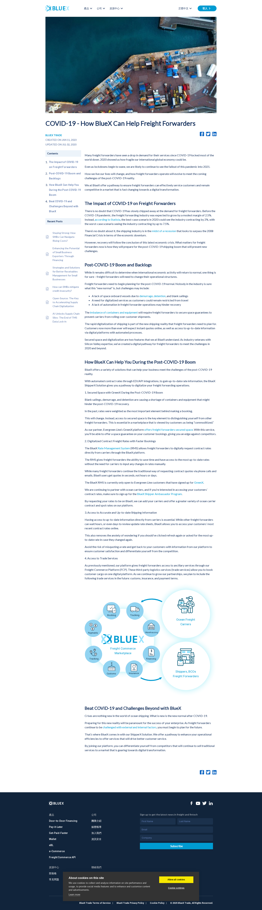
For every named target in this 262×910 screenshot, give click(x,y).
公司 (99, 8)
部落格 (52, 873)
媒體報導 (96, 827)
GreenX (198, 482)
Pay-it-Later (56, 827)
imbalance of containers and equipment (114, 312)
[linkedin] (214, 134)
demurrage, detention (152, 296)
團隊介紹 (96, 820)
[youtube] (198, 803)
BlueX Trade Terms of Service (95, 903)
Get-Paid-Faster (58, 833)
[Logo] (56, 803)
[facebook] (202, 134)
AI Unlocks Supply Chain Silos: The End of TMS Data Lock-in (66, 317)
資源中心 (115, 8)
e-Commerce (57, 851)
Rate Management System (114, 448)
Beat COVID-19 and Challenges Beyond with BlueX (63, 206)
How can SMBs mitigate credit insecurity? (66, 288)
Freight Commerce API (62, 857)
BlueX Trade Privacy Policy (130, 903)
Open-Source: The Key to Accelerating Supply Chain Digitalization (66, 302)
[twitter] (208, 134)
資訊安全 (96, 839)
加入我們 (96, 833)
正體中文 (183, 8)
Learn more (74, 894)
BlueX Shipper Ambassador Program (159, 494)
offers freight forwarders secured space (168, 429)
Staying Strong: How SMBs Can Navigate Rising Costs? (64, 236)
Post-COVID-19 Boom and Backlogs (65, 176)
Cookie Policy (157, 903)
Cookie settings (176, 888)
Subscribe (176, 846)
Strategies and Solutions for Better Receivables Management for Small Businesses (66, 273)
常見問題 (54, 879)
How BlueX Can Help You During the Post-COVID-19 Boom (65, 189)
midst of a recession (164, 231)
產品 (86, 8)
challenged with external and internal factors (129, 727)
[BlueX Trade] (57, 8)
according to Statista (107, 219)
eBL (51, 845)
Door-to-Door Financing (63, 820)
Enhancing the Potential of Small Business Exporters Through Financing (66, 254)
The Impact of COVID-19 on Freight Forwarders (63, 164)
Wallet (52, 839)
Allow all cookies (176, 879)
